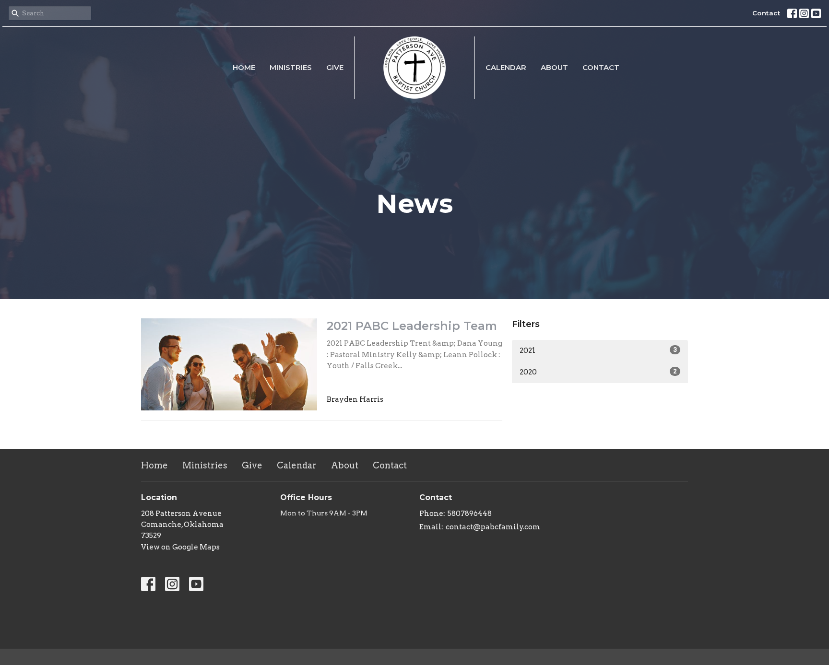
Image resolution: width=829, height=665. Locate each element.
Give (334, 67)
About (554, 67)
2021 (598, 350)
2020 (598, 372)
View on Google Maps (180, 547)
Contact (766, 13)
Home (244, 67)
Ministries (291, 67)
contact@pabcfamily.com (493, 527)
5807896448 (470, 513)
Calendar (506, 67)
